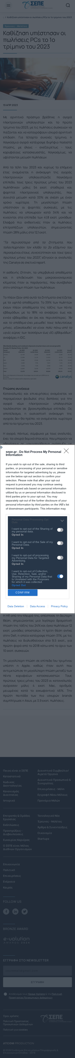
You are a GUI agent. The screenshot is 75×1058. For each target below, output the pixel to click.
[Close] (67, 452)
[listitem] (37, 521)
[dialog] (37, 529)
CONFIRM (23, 592)
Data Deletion (16, 606)
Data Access (37, 606)
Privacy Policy (59, 606)
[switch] (60, 530)
